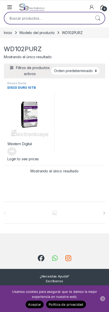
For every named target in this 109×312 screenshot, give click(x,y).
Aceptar (34, 304)
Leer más (11, 151)
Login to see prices (23, 159)
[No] (102, 298)
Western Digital (19, 144)
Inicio (8, 32)
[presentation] (104, 213)
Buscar (97, 18)
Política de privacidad (66, 304)
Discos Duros (16, 83)
